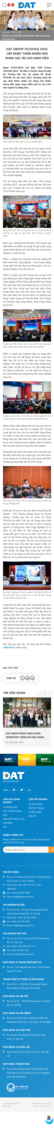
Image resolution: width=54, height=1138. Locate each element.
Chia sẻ (11, 678)
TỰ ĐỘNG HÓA (10, 807)
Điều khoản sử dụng (40, 1103)
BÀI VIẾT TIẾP (10, 667)
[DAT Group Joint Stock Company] (27, 5)
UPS (5, 826)
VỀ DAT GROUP (35, 804)
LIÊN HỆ (32, 815)
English (9, 5)
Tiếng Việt (13, 5)
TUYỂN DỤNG (34, 812)
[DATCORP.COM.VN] (9, 760)
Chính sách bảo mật (42, 1106)
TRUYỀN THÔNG (36, 808)
